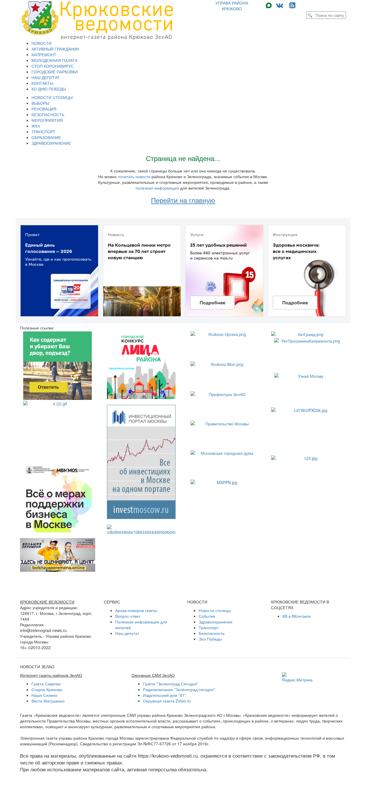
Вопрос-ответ (127, 616)
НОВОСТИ (41, 43)
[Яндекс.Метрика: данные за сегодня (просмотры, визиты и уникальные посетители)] (297, 677)
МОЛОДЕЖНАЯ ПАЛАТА (54, 60)
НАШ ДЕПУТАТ (45, 77)
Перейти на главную (183, 200)
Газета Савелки (46, 684)
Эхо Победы (210, 639)
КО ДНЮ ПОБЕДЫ (48, 89)
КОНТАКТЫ (42, 83)
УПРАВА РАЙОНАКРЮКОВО (231, 5)
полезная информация (157, 188)
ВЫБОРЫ (40, 103)
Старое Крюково (46, 689)
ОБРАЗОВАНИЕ (46, 137)
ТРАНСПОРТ (43, 131)
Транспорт (208, 627)
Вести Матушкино (48, 701)
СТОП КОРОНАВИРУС (52, 66)
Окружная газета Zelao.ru (167, 701)
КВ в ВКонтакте (297, 616)
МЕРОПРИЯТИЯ (47, 120)
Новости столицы (215, 610)
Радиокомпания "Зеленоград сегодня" (179, 689)
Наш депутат (127, 633)
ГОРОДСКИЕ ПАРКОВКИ (54, 72)
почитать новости (134, 176)
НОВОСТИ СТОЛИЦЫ (52, 97)
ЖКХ (35, 126)
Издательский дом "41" (164, 695)
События (207, 616)
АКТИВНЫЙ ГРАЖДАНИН (55, 49)
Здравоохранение (215, 622)
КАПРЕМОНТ (43, 54)
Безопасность (211, 633)
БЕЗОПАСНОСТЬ (47, 114)
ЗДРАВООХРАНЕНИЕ (51, 143)
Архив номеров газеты (136, 610)
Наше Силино (44, 695)
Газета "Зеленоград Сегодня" (170, 684)
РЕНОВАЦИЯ (43, 109)
